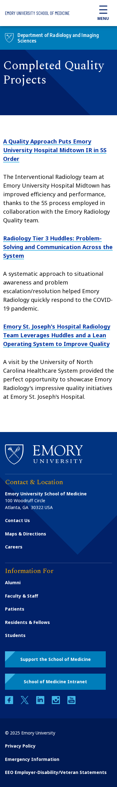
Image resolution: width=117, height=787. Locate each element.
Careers (13, 547)
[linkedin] (41, 702)
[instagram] (56, 702)
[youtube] (71, 702)
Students (15, 635)
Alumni (13, 582)
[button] (55, 659)
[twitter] (25, 702)
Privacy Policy (20, 746)
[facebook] (9, 702)
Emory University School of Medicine (37, 13)
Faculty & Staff (21, 596)
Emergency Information (32, 759)
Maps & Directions (25, 534)
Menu (103, 18)
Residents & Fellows (27, 622)
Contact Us (17, 520)
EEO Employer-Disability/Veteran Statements (56, 772)
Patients (14, 609)
